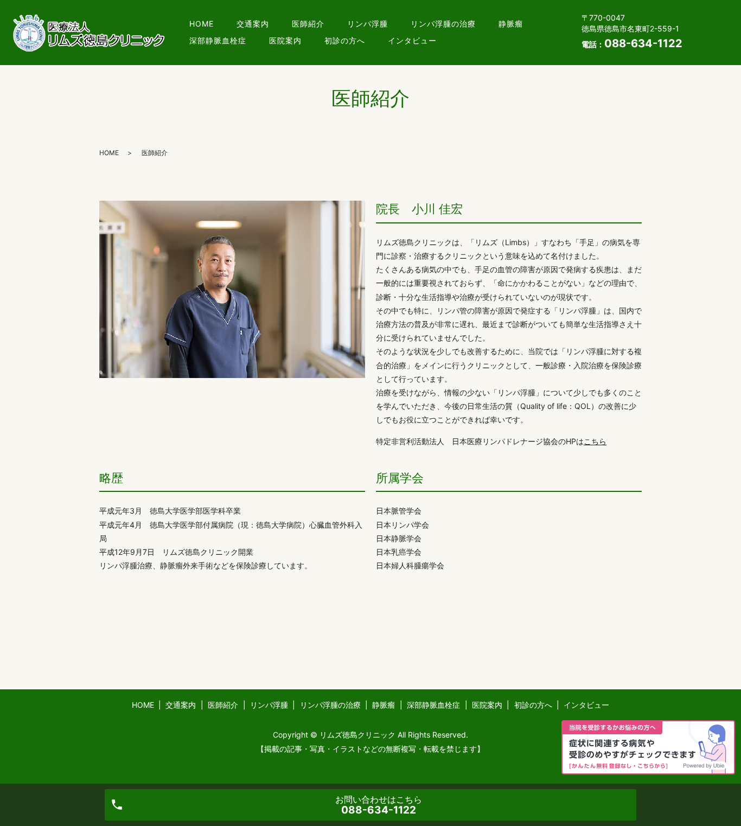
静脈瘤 (511, 23)
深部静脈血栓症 (217, 40)
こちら (595, 441)
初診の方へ (344, 40)
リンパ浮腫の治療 (443, 23)
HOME (201, 23)
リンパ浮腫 (367, 23)
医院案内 (285, 40)
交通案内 (253, 23)
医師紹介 (308, 23)
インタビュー (412, 40)
